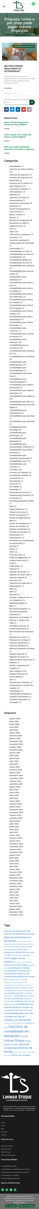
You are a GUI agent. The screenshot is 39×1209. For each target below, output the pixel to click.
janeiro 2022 (14, 875)
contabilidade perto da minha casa (18, 1010)
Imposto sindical (16, 577)
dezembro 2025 (16, 741)
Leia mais (7, 88)
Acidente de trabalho (18, 189)
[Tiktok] (15, 1189)
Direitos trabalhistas (18, 529)
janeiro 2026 (14, 738)
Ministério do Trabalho (19, 617)
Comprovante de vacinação (21, 243)
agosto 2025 (14, 753)
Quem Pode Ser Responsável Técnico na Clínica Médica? (16, 123)
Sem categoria (15, 671)
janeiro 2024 (14, 807)
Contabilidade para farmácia (22, 356)
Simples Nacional (17, 674)
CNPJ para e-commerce (19, 234)
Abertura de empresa (18, 175)
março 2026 (14, 733)
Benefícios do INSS (18, 223)
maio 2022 (14, 864)
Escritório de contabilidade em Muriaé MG (16, 1031)
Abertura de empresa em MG (17, 931)
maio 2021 (14, 898)
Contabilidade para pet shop (22, 416)
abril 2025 (13, 764)
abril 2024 (13, 798)
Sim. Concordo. (11, 1206)
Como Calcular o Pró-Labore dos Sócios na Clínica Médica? (17, 136)
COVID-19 (13, 484)
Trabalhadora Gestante (19, 694)
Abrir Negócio (15, 186)
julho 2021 (14, 892)
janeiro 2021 (14, 909)
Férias (12, 549)
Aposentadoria (16, 200)
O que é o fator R (17, 1052)
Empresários (15, 538)
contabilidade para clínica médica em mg (15, 982)
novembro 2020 (16, 915)
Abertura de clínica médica (21, 169)
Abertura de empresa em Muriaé (19, 934)
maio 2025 (14, 761)
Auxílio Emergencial (18, 209)
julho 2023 (14, 824)
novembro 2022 (16, 847)
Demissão (13, 490)
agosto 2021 (14, 889)
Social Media (15, 677)
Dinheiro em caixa (17, 512)
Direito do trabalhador (19, 523)
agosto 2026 (14, 719)
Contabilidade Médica (19, 260)
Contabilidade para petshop (21, 421)
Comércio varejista (17, 240)
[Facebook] (2, 1189)
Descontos (14, 498)
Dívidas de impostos (18, 532)
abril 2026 (13, 730)
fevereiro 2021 (15, 906)
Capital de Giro (16, 226)
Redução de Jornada (18, 640)
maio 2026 (14, 727)
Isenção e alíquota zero (19, 597)
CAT (11, 229)
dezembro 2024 (16, 775)
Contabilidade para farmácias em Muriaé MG (19, 990)
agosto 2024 (14, 787)
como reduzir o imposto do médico (23, 962)
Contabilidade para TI (18, 461)
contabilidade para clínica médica (17, 979)
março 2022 (14, 869)
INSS (11, 589)
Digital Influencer (17, 509)
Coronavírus (14, 478)
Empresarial (14, 535)
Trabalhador (14, 691)
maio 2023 (14, 829)
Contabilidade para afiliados (21, 266)
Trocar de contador (20, 1055)
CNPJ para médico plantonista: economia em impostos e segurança (19, 148)
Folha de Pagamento (18, 558)
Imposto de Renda (17, 572)
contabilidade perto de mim (18, 1013)
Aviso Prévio (15, 212)
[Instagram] (6, 1189)
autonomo (14, 206)
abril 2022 (13, 866)
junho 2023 (14, 827)
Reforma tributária (17, 646)
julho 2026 (14, 721)
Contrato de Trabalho (18, 472)
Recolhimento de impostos (21, 632)
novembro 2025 (16, 744)
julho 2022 (14, 858)
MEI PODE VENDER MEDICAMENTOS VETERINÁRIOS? (13, 69)
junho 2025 (14, 758)
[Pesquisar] (32, 102)
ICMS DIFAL (14, 566)
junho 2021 (14, 895)
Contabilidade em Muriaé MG (17, 971)
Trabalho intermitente (18, 697)
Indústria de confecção (19, 583)
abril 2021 (13, 901)
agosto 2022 (14, 855)
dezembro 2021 (16, 878)
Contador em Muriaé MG (17, 1020)
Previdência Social (17, 626)
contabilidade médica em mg (16, 973)
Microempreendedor (18, 609)
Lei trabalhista (15, 600)
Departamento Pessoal (19, 495)
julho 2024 (14, 790)
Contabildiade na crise (19, 251)
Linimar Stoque (14, 1040)
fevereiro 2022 (15, 872)
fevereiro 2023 (15, 838)
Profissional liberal (17, 629)
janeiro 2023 (14, 841)
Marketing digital (16, 603)
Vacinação (14, 702)
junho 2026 (14, 724)
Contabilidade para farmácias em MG (18, 988)
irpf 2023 (13, 595)
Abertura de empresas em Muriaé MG (19, 944)
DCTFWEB (14, 487)
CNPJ (11, 232)
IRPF (11, 592)
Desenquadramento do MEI (21, 501)
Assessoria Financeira (19, 203)
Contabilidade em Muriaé (18, 968)
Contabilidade (15, 257)
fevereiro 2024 (15, 804)
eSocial (12, 546)
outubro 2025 (15, 747)
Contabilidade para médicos (21, 396)
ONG (11, 623)
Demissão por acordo (19, 492)
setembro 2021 (16, 886)
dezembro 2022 (16, 844)
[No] (36, 1201)
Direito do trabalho (17, 526)
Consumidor (14, 248)
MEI (11, 606)
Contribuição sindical (18, 475)
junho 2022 (14, 861)
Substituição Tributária (19, 682)
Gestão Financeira (17, 560)
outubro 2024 (15, 781)
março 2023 (14, 835)
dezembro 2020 (16, 912)
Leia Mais (6, 128)
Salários (13, 662)
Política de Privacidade (26, 1206)
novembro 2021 (16, 881)
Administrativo (16, 192)
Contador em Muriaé (14, 1016)
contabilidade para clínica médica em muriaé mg (17, 985)
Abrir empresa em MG (24, 947)
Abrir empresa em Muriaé (13, 950)
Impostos (13, 580)
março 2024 (14, 801)
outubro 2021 (15, 884)
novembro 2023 (16, 812)
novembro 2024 (16, 778)
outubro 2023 (15, 815)
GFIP (11, 563)
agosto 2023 (14, 821)
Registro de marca (17, 657)
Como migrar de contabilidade (21, 955)
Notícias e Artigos (17, 620)
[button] (4, 6)
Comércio (13, 237)
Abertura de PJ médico (19, 183)
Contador (13, 470)
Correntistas (14, 481)
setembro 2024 (16, 784)
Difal (11, 506)
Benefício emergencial (19, 220)
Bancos (12, 217)
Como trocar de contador (16, 965)
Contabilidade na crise (19, 263)
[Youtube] (10, 1189)
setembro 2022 (16, 852)
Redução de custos (18, 637)
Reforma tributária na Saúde (22, 648)
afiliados (13, 195)
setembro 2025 (16, 750)
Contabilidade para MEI (19, 402)
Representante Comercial (20, 660)
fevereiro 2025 (15, 770)
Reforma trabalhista (18, 643)
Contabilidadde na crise (20, 254)
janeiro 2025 (14, 773)
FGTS (11, 552)
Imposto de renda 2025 (19, 575)
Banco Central (15, 215)
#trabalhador (15, 166)
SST (11, 680)
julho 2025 (14, 756)
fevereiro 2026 (15, 736)
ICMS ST (13, 569)
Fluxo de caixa (15, 555)
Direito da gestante (17, 515)
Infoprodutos (15, 586)
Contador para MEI (9, 1023)
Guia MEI (24, 1036)
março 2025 (14, 767)
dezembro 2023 (16, 810)
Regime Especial (16, 654)
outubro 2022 (15, 849)
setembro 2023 (16, 818)
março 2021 (14, 903)
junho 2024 (14, 792)
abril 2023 (13, 832)
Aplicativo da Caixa (18, 197)
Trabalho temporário (18, 699)
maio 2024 (14, 795)
